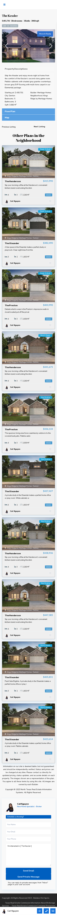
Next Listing (39, 126)
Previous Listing (9, 127)
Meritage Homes (44, 92)
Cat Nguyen (23, 804)
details (48, 195)
